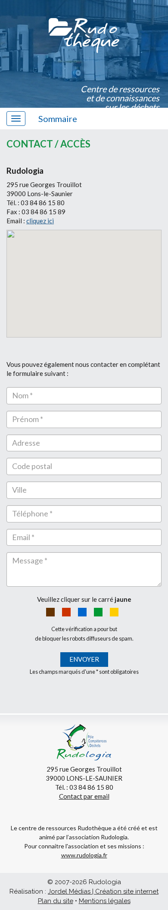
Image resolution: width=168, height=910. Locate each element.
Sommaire (57, 118)
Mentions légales (105, 901)
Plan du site (55, 901)
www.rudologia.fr (84, 855)
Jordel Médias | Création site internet (103, 891)
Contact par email (84, 796)
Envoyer (84, 659)
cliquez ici (40, 221)
